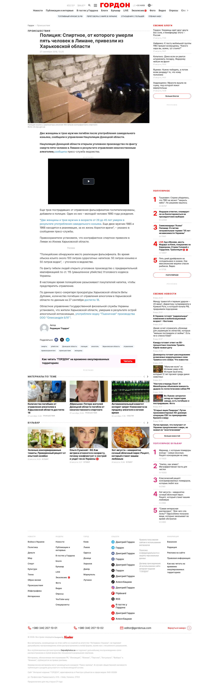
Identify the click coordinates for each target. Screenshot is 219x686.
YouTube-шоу (62, 599)
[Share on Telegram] (68, 340)
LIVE (125, 10)
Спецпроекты (62, 604)
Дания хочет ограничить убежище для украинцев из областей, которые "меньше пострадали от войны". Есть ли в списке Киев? (171, 332)
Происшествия (43, 25)
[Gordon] (115, 5)
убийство (54, 346)
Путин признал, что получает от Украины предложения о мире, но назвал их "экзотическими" (170, 427)
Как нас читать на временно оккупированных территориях (176, 568)
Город (86, 536)
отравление (128, 346)
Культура (32, 569)
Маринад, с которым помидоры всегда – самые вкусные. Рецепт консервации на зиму (175, 453)
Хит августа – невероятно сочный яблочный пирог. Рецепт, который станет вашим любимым (174, 496)
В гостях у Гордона (87, 10)
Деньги (31, 552)
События (130, 416)
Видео (162, 10)
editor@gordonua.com (137, 627)
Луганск (88, 580)
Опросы (173, 10)
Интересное (34, 596)
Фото (153, 10)
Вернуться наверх (177, 628)
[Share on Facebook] (56, 340)
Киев (86, 541)
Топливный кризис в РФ (70, 16)
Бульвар (115, 10)
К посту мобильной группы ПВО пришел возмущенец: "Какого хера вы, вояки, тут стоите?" (172, 46)
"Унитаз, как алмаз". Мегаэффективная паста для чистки (173, 467)
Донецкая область (69, 346)
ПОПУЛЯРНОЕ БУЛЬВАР (167, 443)
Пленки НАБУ (155, 16)
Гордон (31, 25)
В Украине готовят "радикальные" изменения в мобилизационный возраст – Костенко (170, 318)
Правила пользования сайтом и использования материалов (150, 542)
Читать (127, 361)
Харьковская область (111, 346)
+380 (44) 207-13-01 (44, 627)
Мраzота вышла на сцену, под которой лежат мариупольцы (169, 85)
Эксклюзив (138, 10)
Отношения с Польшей (132, 16)
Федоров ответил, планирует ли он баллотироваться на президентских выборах (174, 214)
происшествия (65, 350)
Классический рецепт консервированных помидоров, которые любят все (175, 480)
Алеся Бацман (124, 582)
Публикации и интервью (60, 10)
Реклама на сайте (176, 552)
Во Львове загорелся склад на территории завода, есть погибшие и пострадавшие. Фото (171, 399)
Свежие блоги (162, 25)
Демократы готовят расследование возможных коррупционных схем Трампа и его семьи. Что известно (171, 357)
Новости (38, 10)
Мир (30, 558)
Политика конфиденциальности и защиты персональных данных (149, 554)
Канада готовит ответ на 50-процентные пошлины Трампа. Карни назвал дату (169, 345)
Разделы (59, 536)
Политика (33, 547)
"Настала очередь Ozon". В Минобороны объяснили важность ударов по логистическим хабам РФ (171, 386)
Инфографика (35, 591)
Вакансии (172, 541)
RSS (118, 599)
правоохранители (48, 350)
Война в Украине (36, 541)
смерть (44, 346)
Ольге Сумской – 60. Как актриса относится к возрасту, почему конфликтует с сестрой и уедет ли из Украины (88, 454)
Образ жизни (34, 580)
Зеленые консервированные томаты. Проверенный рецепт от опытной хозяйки (47, 453)
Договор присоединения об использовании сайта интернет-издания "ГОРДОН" (150, 567)
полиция (84, 346)
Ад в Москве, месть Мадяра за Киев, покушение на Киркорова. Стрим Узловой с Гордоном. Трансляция (175, 246)
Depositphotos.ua (68, 650)
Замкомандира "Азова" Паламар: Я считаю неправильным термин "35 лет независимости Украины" (174, 229)
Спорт (31, 563)
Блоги (104, 10)
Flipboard (121, 593)
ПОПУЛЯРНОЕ (161, 190)
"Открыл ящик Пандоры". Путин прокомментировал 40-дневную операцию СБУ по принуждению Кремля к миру (170, 414)
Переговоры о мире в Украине (102, 16)
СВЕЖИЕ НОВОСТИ (164, 293)
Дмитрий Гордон (125, 542)
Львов (87, 547)
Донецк (87, 558)
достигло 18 (91, 299)
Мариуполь (89, 574)
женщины (78, 350)
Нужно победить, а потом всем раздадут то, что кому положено (170, 72)
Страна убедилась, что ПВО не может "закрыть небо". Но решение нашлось (174, 200)
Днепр (87, 569)
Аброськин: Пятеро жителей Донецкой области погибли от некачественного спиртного (87, 407)
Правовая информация (178, 558)
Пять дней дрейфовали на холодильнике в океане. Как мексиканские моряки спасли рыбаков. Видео (174, 262)
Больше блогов (172, 96)
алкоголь (95, 346)
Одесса (87, 552)
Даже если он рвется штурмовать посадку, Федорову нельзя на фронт (169, 59)
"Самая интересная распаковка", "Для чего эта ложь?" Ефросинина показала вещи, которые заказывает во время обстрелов (174, 513)
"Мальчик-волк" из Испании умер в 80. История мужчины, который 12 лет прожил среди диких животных (171, 371)
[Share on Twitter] (62, 340)
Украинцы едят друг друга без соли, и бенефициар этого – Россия (170, 32)
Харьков (88, 563)
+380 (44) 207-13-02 (91, 627)
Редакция (172, 547)
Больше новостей (172, 436)
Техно (31, 574)
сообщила (60, 151)
